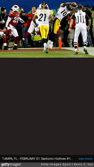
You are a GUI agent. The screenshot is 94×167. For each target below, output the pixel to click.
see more (85, 158)
